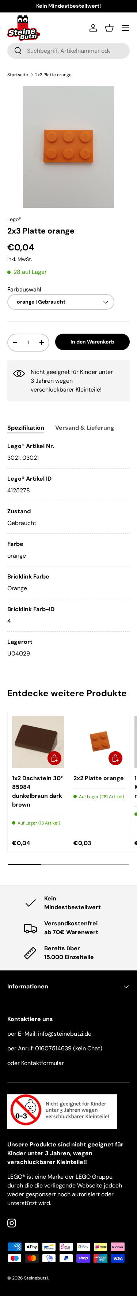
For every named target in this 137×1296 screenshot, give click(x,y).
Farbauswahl (24, 289)
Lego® (14, 219)
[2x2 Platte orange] (99, 742)
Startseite (17, 75)
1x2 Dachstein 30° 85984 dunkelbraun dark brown (37, 791)
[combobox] (68, 51)
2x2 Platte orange (98, 778)
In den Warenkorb (92, 341)
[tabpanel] (68, 550)
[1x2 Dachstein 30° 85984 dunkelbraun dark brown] (38, 742)
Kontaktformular (42, 1063)
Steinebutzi (36, 1278)
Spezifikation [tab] (25, 428)
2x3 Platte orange (53, 75)
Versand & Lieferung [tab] (84, 428)
